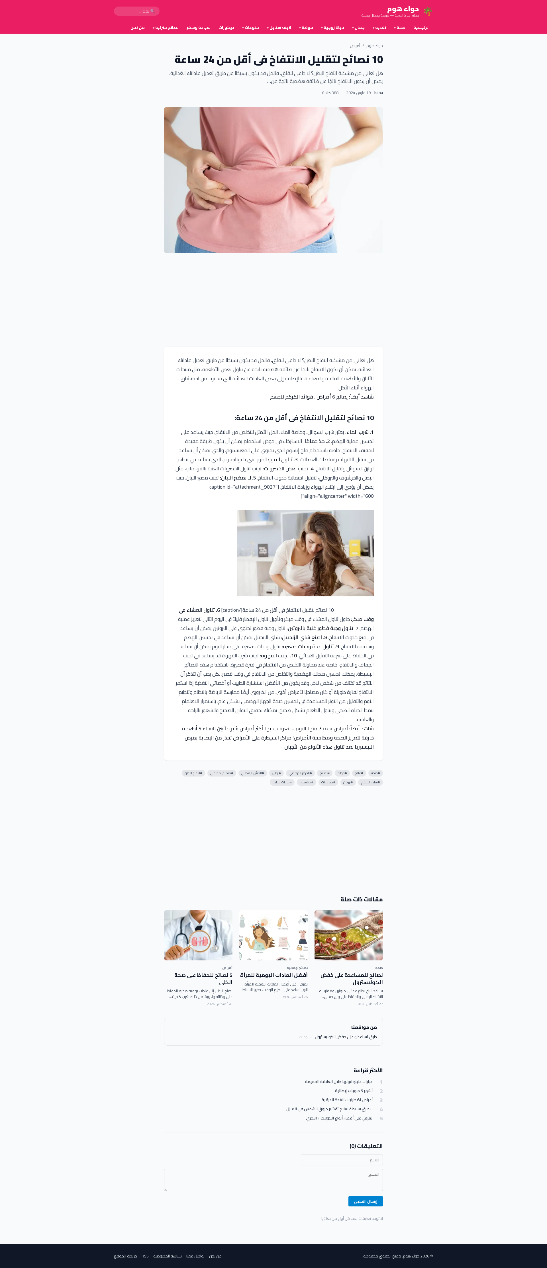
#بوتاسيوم (306, 782)
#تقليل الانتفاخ (370, 782)
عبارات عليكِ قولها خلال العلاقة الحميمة (339, 1081)
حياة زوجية (332, 27)
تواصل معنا (195, 1256)
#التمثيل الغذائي (252, 773)
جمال (358, 27)
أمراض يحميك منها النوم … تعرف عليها (306, 728)
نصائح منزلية (166, 27)
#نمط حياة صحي (221, 773)
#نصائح (325, 773)
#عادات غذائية (282, 782)
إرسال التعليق (365, 1201)
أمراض (355, 45)
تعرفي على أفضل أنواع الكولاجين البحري (339, 1118)
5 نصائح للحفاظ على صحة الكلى (203, 978)
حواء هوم (374, 45)
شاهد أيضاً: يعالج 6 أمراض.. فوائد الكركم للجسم (322, 396)
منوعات (250, 27)
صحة (399, 27)
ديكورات (226, 27)
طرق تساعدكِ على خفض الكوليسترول (346, 1037)
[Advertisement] (273, 300)
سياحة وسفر (199, 27)
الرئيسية (421, 27)
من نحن (137, 27)
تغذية (379, 27)
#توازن (276, 773)
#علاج (359, 773)
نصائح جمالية (297, 967)
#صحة (375, 773)
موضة (306, 27)
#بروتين (348, 782)
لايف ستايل (279, 27)
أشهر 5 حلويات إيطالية (354, 1091)
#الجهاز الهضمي (300, 773)
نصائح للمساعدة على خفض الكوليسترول (352, 978)
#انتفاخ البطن (193, 773)
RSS (145, 1256)
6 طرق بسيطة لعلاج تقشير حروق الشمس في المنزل (329, 1109)
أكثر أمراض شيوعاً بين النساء (233, 728)
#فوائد (342, 773)
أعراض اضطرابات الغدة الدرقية (347, 1100)
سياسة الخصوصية (167, 1256)
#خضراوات (328, 782)
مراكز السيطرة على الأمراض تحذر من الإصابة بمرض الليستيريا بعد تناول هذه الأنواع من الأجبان (279, 742)
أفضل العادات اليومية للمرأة (274, 975)
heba (378, 92)
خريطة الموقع (125, 1256)
